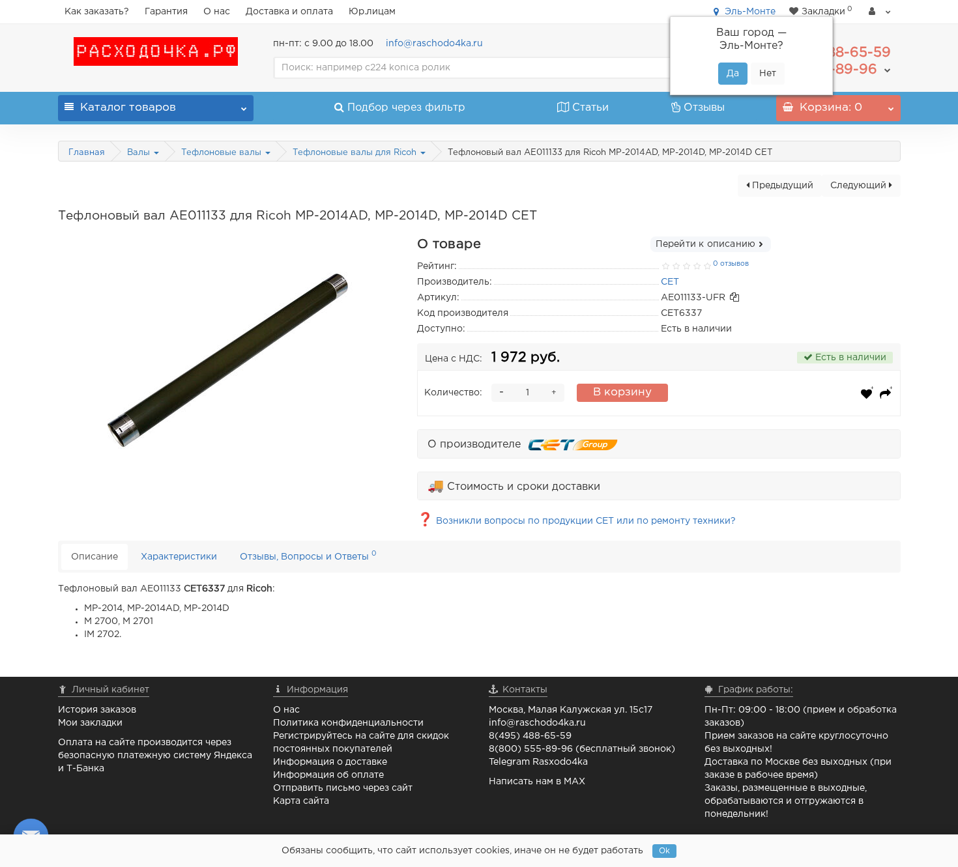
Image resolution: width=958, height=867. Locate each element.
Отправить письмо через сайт (343, 788)
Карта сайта (301, 801)
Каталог (128, 108)
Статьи (590, 108)
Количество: (453, 393)
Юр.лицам (372, 12)
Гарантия (166, 12)
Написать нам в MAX (537, 782)
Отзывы (704, 108)
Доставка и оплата (289, 12)
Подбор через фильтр (406, 108)
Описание (94, 557)
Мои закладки (90, 723)
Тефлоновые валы (222, 152)
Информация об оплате (328, 775)
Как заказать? (97, 12)
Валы (139, 152)
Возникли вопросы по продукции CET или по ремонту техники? (576, 521)
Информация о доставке (330, 762)
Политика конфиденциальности (348, 723)
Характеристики (179, 557)
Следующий (859, 186)
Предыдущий (781, 186)
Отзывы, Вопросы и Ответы (308, 555)
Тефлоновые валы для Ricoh (356, 152)
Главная (86, 152)
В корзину (622, 392)
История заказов (97, 710)
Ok (664, 851)
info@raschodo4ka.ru (434, 44)
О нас (216, 12)
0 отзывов (731, 264)
